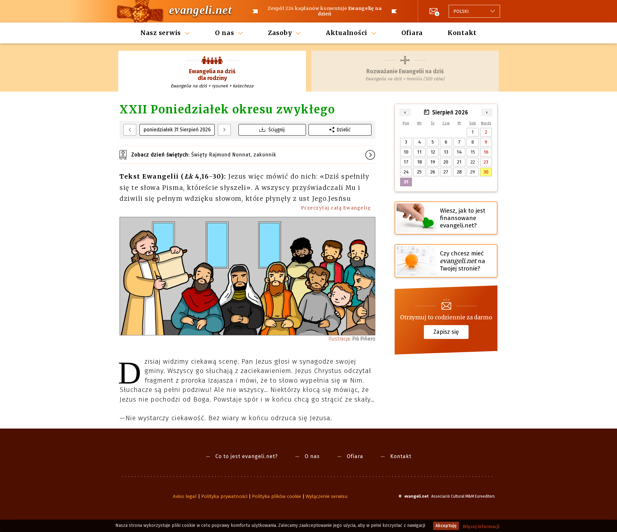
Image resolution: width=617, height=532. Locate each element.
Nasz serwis (160, 33)
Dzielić (344, 130)
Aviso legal (185, 496)
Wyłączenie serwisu (327, 496)
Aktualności (346, 33)
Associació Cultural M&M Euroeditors (463, 496)
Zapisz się (446, 331)
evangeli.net (200, 10)
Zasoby (280, 33)
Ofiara (412, 33)
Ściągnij (276, 130)
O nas (224, 33)
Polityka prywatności (224, 496)
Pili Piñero (351, 339)
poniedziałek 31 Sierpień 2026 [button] (177, 129)
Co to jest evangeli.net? (246, 456)
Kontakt (462, 33)
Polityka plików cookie (276, 496)
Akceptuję (446, 525)
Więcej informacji (481, 526)
